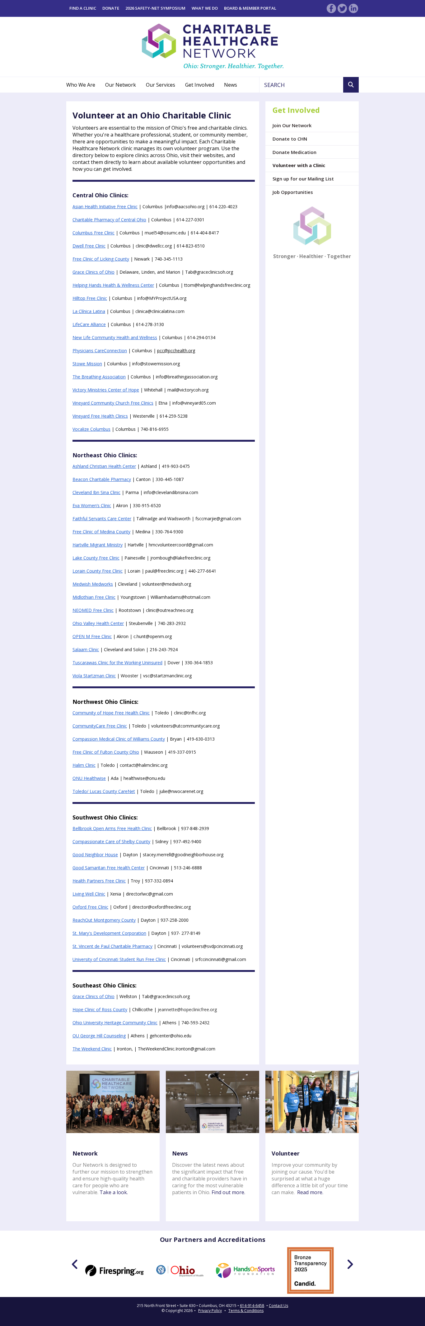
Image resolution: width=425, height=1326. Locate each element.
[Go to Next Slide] (350, 1264)
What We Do (205, 8)
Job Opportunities (293, 192)
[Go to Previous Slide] (75, 1264)
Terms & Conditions (246, 1310)
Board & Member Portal (250, 8)
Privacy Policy (210, 1310)
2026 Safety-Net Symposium (155, 8)
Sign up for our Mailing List (303, 178)
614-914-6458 (252, 1305)
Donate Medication (294, 152)
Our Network (120, 84)
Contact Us (278, 1305)
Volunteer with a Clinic (299, 165)
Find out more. (228, 1192)
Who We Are (80, 84)
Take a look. (114, 1192)
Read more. (310, 1192)
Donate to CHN (290, 139)
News (230, 84)
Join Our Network (292, 125)
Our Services (160, 84)
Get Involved (199, 84)
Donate (110, 8)
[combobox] (301, 85)
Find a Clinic (82, 8)
